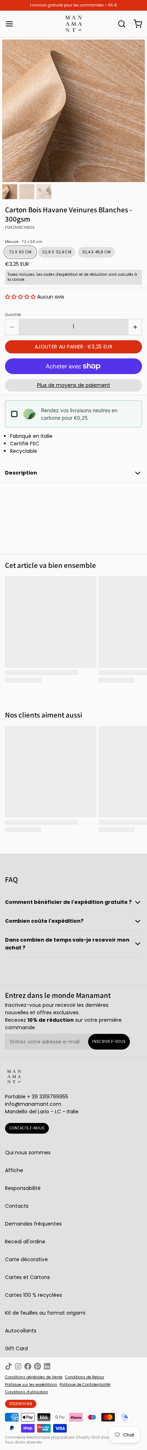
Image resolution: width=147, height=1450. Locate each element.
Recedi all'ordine (25, 1241)
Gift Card (16, 1348)
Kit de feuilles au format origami (45, 1312)
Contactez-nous (27, 1128)
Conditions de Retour (84, 1377)
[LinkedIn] (47, 1366)
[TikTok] (8, 1366)
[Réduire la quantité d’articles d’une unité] (12, 327)
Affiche (14, 1170)
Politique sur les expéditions (31, 1384)
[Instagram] (18, 1366)
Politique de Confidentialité (85, 1384)
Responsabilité (23, 1188)
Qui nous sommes (28, 1152)
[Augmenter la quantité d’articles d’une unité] (135, 327)
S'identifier (20, 1404)
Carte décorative (26, 1259)
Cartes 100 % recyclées (33, 1295)
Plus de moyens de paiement (73, 385)
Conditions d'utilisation (26, 1392)
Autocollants (20, 1330)
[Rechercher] (119, 24)
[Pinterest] (37, 1366)
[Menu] (12, 24)
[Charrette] (135, 24)
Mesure (23, 241)
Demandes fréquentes (33, 1223)
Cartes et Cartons (27, 1277)
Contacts (17, 1206)
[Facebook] (27, 1366)
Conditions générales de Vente (33, 1377)
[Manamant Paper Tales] (73, 24)
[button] (20, 296)
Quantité (13, 314)
